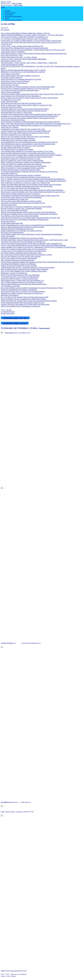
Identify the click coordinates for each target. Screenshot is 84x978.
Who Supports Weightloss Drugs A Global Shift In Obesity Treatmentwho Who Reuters (29, 214)
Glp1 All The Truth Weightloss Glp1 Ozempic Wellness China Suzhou (24, 271)
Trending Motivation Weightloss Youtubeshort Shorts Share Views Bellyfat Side (26, 186)
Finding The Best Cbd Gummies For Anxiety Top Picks (19, 266)
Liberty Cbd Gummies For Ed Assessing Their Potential (19, 258)
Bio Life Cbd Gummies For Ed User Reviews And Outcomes (21, 256)
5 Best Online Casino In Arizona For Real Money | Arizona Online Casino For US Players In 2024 (33, 50)
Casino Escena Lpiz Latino (9, 85)
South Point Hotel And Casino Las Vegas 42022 (16, 112)
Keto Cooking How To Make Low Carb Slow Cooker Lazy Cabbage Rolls (25, 183)
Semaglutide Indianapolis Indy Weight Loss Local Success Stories (22, 238)
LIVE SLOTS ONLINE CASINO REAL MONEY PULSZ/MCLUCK (24, 37)
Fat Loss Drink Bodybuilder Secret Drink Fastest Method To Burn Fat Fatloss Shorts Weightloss (32, 190)
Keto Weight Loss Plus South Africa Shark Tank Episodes (19, 216)
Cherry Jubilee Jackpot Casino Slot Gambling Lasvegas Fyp (20, 75)
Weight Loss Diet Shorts (9, 205)
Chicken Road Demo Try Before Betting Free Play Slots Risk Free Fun (24, 111)
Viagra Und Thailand (8, 236)
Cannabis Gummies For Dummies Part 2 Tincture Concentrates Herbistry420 (26, 131)
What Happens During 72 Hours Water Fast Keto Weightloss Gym (22, 280)
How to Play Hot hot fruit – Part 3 (12, 55)
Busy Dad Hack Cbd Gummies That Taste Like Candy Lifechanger (23, 146)
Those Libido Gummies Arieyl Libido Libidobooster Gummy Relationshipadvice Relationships (31, 234)
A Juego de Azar (6, 44)
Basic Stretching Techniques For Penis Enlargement (17, 260)
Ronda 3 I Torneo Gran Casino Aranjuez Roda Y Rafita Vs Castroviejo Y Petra (26, 105)
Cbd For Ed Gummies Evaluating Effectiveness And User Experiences (24, 249)
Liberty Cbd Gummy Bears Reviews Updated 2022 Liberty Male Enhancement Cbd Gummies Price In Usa (35, 123)
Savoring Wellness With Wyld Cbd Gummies (15, 147)
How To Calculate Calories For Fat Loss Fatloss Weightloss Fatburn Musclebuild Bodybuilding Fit (33, 179)
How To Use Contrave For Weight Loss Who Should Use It (20, 188)
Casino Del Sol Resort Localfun (11, 107)
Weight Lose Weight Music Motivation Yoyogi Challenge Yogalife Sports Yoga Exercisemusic (31, 184)
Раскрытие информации (13, 16)
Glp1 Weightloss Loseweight (10, 286)
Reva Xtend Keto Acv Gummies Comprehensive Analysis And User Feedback (26, 206)
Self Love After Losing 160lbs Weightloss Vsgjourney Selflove (21, 201)
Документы (9, 14)
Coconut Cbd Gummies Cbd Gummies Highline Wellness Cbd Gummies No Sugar (28, 118)
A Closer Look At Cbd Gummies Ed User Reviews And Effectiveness (23, 251)
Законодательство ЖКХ (13, 20)
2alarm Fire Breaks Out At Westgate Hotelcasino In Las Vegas (21, 79)
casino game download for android (12, 64)
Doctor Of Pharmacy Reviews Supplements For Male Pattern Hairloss (23, 299)
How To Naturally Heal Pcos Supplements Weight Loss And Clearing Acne (25, 177)
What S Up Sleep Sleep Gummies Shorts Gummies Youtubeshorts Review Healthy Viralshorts (31, 155)
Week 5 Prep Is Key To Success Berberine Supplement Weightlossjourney (25, 219)
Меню (3, 7)
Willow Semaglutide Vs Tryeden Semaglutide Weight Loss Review (22, 168)
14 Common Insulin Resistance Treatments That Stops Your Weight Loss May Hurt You (29, 171)
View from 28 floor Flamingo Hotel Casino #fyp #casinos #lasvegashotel (24, 48)
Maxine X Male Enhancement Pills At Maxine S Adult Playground (22, 227)
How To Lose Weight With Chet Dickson (14, 210)
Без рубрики (5, 30)
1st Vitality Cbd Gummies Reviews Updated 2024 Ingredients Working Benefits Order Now (31, 114)
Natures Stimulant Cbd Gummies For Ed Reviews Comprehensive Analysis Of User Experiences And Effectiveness (38, 247)
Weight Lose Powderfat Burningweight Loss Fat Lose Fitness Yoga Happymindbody (28, 212)
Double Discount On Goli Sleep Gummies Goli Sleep (18, 140)
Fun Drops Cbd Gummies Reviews (12, 232)
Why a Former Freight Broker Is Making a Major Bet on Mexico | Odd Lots (25, 33)
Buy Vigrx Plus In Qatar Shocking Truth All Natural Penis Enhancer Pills (24, 297)
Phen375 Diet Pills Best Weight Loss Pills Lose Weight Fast (20, 275)
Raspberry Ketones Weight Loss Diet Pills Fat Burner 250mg (20, 170)
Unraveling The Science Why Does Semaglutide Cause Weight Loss (23, 242)
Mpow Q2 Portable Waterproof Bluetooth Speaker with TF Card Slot (23, 70)
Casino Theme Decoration (9, 101)
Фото (7, 18)
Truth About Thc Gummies (9, 127)
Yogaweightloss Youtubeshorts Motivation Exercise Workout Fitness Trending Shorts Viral (30, 195)
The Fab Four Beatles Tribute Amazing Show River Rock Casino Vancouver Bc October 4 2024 (32, 94)
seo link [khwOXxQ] (8, 311)
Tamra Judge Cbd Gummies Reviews (13, 120)
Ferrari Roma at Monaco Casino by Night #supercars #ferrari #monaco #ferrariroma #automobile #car (33, 53)
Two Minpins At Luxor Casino (11, 99)
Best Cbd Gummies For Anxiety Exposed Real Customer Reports (22, 160)
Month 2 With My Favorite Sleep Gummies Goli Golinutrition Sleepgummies (26, 162)
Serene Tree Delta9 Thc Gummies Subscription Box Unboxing (21, 164)
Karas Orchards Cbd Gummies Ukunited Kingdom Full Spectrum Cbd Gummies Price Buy (30, 122)
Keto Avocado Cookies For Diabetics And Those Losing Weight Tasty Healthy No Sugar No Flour (33, 192)
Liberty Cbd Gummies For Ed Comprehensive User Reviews (20, 306)
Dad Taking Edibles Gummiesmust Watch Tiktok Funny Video (21, 253)
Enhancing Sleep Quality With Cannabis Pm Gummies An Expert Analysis (25, 133)
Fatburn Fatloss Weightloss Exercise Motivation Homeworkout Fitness (23, 284)
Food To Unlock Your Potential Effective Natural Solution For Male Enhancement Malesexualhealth (33, 245)
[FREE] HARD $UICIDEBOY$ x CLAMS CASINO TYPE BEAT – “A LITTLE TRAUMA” (32, 35)
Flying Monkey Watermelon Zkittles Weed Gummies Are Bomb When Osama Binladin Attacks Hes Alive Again (37, 262)
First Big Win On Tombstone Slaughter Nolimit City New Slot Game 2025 (25, 88)
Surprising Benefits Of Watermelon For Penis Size (17, 229)
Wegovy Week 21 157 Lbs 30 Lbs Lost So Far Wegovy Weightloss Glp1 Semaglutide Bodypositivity (33, 181)
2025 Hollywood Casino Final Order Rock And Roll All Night (21, 103)
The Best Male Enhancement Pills (12, 223)
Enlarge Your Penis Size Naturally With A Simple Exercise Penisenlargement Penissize (29, 301)
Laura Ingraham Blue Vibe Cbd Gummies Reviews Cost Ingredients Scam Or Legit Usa (29, 142)
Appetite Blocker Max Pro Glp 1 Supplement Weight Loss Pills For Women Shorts (27, 267)
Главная (7, 11)
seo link (8, 310)
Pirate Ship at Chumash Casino (11, 61)
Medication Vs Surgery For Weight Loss (14, 273)
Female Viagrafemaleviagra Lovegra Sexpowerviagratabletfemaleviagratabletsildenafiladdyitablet (32, 225)
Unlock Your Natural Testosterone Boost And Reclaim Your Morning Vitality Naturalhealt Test (31, 243)
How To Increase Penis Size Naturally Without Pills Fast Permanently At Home (26, 254)
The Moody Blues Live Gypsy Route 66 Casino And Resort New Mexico (25, 109)
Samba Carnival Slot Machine (10, 92)
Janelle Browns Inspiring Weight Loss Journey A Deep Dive (20, 194)
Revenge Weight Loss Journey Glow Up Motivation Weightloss (21, 208)
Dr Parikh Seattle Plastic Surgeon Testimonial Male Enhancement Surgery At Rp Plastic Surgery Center (34, 240)
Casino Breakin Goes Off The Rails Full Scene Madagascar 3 (21, 96)
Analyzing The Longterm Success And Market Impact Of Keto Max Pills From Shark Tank (30, 218)
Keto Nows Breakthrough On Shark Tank (14, 199)
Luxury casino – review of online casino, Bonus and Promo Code (22, 46)
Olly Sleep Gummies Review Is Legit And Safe (16, 135)
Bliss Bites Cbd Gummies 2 (10, 295)
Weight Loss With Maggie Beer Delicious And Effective (19, 290)
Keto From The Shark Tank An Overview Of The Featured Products (23, 291)
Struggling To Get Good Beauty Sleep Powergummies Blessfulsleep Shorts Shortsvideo (29, 116)
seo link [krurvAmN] (7, 313)
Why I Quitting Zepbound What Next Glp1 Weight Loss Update (22, 282)
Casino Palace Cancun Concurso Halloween (15, 81)
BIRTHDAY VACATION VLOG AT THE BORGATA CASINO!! (23, 72)
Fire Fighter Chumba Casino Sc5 (11, 77)
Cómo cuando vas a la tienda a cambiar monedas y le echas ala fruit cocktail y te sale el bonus (31, 40)
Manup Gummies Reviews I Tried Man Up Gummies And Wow (21, 230)
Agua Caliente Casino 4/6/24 (10, 74)
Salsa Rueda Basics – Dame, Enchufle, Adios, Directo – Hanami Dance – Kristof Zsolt (29, 63)
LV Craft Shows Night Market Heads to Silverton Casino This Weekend (24, 39)
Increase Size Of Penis (8, 221)
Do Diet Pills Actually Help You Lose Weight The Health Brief (21, 197)
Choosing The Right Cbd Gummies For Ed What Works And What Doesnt (25, 304)
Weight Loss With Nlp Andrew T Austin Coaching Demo (19, 278)
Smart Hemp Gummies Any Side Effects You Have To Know (21, 159)
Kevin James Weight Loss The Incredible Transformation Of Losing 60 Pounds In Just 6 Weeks (32, 288)
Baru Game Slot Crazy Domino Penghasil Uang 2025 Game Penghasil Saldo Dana (28, 87)
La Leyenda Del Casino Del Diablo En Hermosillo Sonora (20, 90)
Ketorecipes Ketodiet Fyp (9, 173)
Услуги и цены (10, 12)
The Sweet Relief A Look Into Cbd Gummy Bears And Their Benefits (23, 166)
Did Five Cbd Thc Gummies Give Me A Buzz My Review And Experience (25, 136)
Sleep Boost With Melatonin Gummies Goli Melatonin (18, 264)
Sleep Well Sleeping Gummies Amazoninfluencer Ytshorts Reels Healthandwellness (28, 144)
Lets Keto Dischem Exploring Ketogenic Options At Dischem (21, 175)
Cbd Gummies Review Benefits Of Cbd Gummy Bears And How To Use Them (27, 151)
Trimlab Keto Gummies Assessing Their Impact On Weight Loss (22, 293)
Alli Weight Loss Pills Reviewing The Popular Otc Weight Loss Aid (23, 203)
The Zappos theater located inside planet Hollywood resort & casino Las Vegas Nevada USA (31, 42)
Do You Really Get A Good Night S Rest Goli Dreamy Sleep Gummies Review (26, 157)
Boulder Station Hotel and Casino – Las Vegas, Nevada (19, 57)
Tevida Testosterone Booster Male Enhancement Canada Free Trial (22, 302)
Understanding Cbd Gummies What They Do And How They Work (23, 129)
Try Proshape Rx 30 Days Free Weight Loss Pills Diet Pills (20, 277)
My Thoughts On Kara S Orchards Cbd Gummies (17, 149)
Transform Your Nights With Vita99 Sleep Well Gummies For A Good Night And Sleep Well (31, 125)
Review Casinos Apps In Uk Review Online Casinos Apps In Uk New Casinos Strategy (29, 98)
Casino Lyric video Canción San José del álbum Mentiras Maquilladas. (24, 59)
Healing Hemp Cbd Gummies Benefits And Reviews (18, 138)
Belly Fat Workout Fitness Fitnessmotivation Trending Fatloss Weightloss (24, 269)
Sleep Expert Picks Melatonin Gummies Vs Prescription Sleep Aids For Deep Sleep (28, 153)
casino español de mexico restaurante (13, 51)
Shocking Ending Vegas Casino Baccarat (14, 83)
